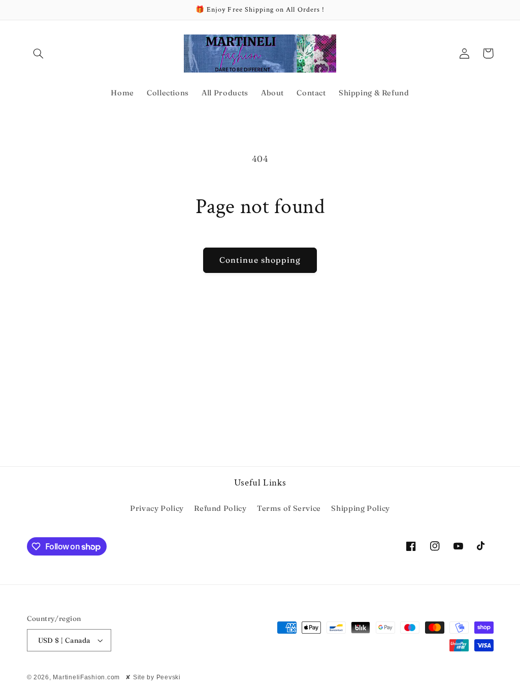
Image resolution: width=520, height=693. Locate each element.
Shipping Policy (360, 508)
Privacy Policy (157, 508)
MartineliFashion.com (86, 677)
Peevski (168, 677)
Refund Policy (220, 508)
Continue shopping (260, 260)
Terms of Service (289, 508)
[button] (38, 53)
